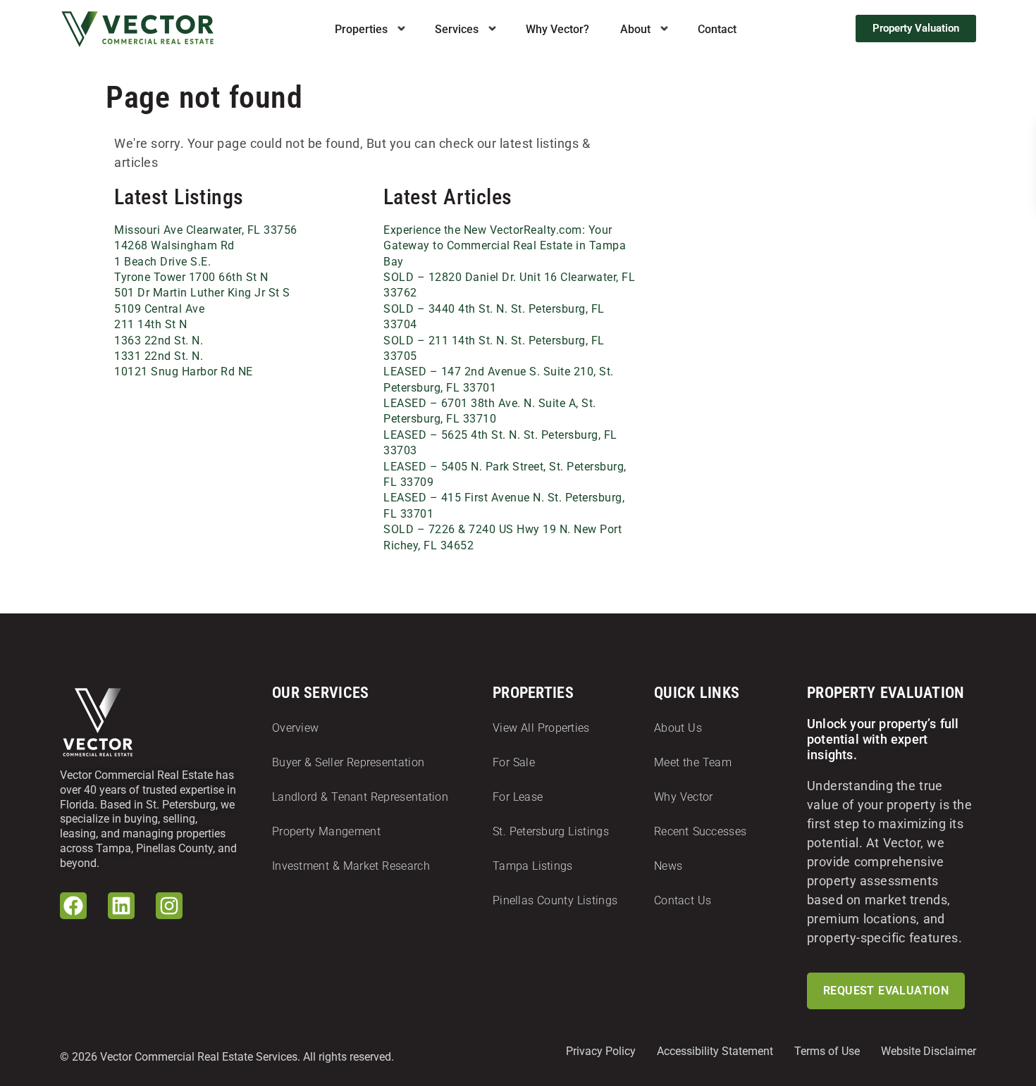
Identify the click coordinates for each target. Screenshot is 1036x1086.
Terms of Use (827, 1051)
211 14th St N (150, 324)
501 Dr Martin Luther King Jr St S (202, 292)
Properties (361, 29)
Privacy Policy (601, 1051)
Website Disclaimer (928, 1051)
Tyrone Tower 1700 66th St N (191, 277)
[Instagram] (169, 905)
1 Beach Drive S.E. (162, 261)
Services (457, 29)
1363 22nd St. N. (158, 340)
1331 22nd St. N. (158, 356)
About (635, 29)
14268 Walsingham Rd (174, 245)
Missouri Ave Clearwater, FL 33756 (205, 230)
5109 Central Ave (159, 309)
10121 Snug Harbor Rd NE (183, 371)
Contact (717, 29)
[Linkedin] (121, 905)
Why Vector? (557, 29)
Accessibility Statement (715, 1051)
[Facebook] (73, 905)
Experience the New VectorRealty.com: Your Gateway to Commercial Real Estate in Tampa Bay (504, 245)
